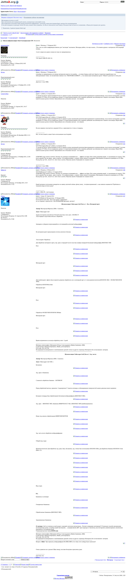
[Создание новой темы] (39, 34)
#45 (124, 144)
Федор (3, 72)
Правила (19, 5)
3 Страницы (4, 34)
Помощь (3, 8)
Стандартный (13, 38)
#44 (124, 115)
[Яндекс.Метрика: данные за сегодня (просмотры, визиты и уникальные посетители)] (59, 578)
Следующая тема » (119, 560)
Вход (15, 11)
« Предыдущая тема (100, 560)
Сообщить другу (108, 43)
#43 (124, 93)
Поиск (7, 8)
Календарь (23, 8)
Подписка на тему (97, 43)
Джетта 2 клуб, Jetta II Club (8, 5)
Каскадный (4, 38)
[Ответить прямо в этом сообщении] (117, 70)
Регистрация (21, 11)
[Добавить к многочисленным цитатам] (109, 70)
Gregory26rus (4, 94)
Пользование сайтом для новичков (34, 17)
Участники (12, 8)
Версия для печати (119, 43)
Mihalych (3, 170)
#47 (124, 196)
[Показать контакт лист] (17, 70)
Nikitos (3, 196)
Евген (2, 115)
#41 (124, 45)
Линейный (22, 38)
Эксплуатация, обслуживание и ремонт (31, 33)
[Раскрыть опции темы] (24, 564)
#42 (124, 72)
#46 (124, 170)
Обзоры (18, 8)
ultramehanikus (5, 45)
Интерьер (47, 33)
